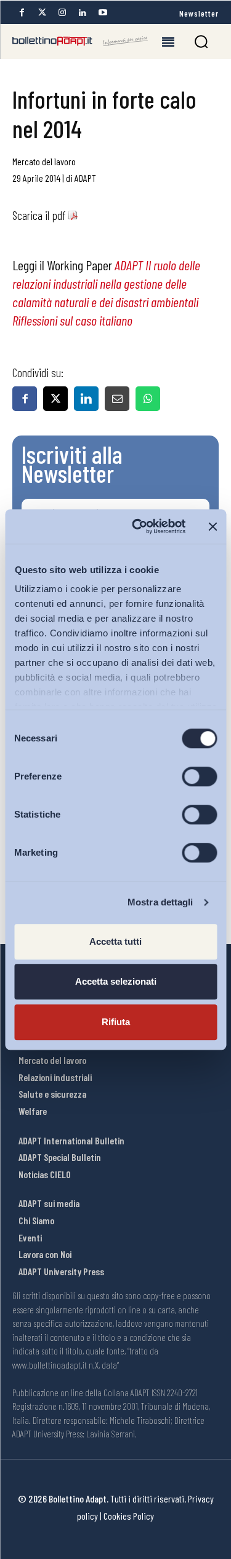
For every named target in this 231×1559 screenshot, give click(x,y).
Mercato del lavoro (44, 161)
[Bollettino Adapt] (80, 41)
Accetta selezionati (115, 981)
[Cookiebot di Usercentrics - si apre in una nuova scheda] (137, 526)
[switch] (199, 776)
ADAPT (85, 178)
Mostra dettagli (160, 902)
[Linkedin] (82, 12)
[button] (201, 41)
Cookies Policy (128, 1516)
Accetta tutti (115, 941)
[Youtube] (103, 12)
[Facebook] (21, 12)
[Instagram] (62, 12)
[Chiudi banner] (212, 526)
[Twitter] (42, 12)
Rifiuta (116, 1022)
